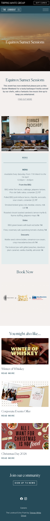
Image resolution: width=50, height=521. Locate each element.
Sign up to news (25, 483)
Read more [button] (8, 373)
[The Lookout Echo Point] (13, 3)
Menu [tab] (25, 157)
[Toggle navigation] (46, 10)
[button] (17, 149)
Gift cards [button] (41, 3)
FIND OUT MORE (25, 99)
